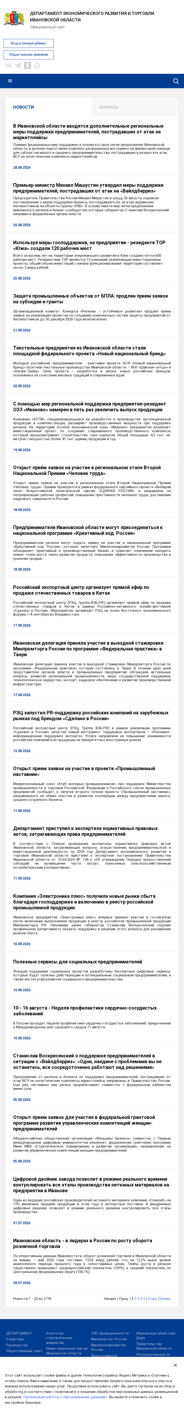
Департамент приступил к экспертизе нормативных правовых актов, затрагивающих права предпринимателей (85, 831)
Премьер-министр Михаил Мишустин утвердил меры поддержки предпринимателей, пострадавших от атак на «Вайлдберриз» (88, 188)
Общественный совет (24, 1351)
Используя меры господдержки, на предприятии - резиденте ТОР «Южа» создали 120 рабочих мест (89, 245)
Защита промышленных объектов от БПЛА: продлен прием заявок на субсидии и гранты (90, 299)
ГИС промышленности (110, 1333)
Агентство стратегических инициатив (59, 1338)
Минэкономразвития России (108, 1347)
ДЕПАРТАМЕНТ (19, 1333)
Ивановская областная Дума (155, 1335)
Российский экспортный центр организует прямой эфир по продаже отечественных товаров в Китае (81, 590)
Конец (165, 1299)
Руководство (17, 1345)
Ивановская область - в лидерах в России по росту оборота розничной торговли (82, 1243)
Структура (15, 1339)
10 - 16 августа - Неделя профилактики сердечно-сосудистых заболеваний (85, 1011)
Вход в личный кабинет (29, 43)
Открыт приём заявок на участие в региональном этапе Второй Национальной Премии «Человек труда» (87, 470)
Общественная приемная (28, 55)
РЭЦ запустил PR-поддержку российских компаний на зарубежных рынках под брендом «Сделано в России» (90, 715)
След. (152, 1299)
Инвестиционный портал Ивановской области (67, 1350)
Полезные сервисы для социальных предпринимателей (77, 962)
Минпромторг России (109, 1339)
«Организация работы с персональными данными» (65, 1397)
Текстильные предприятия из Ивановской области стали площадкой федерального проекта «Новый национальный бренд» (89, 350)
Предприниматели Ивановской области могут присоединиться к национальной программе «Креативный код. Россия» (88, 530)
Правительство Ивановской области (154, 1346)
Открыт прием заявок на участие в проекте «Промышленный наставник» (84, 771)
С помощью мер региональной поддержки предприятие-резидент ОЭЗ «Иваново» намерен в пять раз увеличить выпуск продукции (89, 406)
